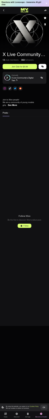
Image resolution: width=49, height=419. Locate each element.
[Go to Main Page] (24, 10)
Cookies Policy (34, 406)
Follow (26, 225)
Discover (17, 417)
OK (44, 407)
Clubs (5, 417)
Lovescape (20, 2)
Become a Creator (41, 417)
